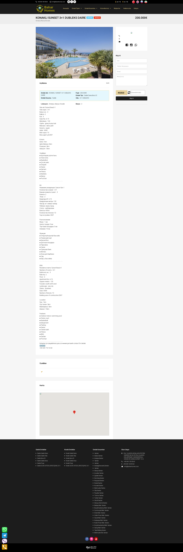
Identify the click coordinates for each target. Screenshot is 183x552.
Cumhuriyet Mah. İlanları (101, 510)
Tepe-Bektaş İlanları (100, 530)
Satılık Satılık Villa (42, 456)
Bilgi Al (132, 98)
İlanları (96, 453)
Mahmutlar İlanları (99, 488)
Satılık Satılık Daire (42, 453)
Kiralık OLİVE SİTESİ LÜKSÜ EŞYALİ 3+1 (77, 465)
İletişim (136, 8)
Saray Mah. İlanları (99, 528)
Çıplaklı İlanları (98, 475)
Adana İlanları (98, 456)
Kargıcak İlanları (99, 480)
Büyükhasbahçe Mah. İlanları (103, 508)
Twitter (74, 1)
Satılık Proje (40, 463)
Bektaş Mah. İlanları (100, 505)
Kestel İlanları (98, 483)
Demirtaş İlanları (99, 478)
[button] (48, 76)
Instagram (68, 1)
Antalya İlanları (98, 458)
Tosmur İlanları (99, 495)
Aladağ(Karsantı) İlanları (101, 465)
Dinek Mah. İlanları (99, 513)
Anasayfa (66, 8)
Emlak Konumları (90, 8)
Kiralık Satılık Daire (71, 453)
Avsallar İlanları (99, 473)
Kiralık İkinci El (70, 458)
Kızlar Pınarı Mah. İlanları (101, 523)
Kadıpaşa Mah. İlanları (101, 520)
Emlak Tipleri (76, 8)
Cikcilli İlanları (98, 500)
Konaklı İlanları (98, 485)
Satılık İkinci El (41, 458)
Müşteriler (117, 8)
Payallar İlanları (99, 493)
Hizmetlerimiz (104, 8)
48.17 (118, 2)
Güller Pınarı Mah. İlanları (101, 515)
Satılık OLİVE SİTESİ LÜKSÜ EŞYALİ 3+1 (48, 465)
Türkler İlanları (98, 498)
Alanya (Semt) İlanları (100, 503)
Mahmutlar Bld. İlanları (101, 532)
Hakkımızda (127, 8)
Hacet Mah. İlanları (99, 518)
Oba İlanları (97, 490)
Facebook (71, 1)
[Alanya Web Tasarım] (91, 547)
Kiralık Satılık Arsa (71, 461)
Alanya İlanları (98, 470)
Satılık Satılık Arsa (42, 461)
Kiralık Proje (69, 463)
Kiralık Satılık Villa (71, 456)
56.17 (125, 2)
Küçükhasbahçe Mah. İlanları (103, 525)
